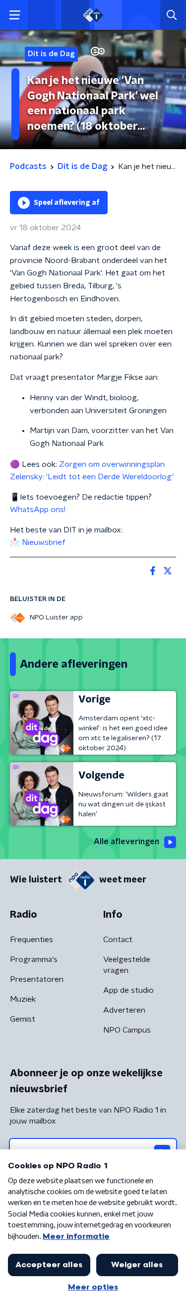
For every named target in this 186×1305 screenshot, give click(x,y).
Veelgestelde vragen (126, 965)
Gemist (22, 1019)
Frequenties (31, 940)
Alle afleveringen (126, 842)
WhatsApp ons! (38, 510)
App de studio (128, 990)
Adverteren (124, 1010)
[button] (14, 15)
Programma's (34, 959)
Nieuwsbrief (43, 542)
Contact (117, 940)
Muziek (23, 999)
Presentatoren (36, 979)
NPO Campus (127, 1030)
